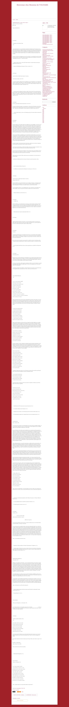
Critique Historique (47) (46, 67)
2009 (43, 121)
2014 (43, 116)
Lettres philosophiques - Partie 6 (47, 39)
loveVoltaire (20, 706)
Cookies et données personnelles (44, 706)
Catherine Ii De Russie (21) (46, 80)
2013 (43, 117)
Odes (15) (43, 85)
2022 (43, 109)
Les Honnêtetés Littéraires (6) (46, 93)
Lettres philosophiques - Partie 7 (47, 40)
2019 (43, 112)
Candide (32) (44, 71)
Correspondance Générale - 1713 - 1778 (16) (49, 82)
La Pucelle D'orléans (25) (46, 76)
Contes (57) (44, 62)
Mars (44, 108)
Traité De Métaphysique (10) (46, 90)
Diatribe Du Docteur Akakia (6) (47, 92)
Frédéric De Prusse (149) (46, 55)
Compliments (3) (44, 95)
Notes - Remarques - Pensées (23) (47, 79)
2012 (43, 118)
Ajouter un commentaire (20, 700)
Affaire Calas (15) (45, 83)
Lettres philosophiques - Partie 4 (47, 37)
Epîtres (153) (44, 54)
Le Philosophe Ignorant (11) (46, 88)
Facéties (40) (44, 68)
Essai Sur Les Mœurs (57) (46, 63)
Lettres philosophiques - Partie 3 (47, 36)
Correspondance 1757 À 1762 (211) (47, 53)
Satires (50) (44, 66)
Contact (17, 19)
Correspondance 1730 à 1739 (20, 688)
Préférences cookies (51, 706)
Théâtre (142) (44, 57)
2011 (43, 119)
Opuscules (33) (44, 70)
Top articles (28, 706)
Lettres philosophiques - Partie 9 (47, 42)
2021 (43, 110)
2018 (43, 113)
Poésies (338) (44, 52)
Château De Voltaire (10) (46, 89)
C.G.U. (39, 706)
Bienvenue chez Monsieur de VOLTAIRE (32, 5)
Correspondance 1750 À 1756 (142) (47, 56)
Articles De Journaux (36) (46, 69)
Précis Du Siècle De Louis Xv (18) (47, 81)
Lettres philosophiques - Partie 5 (47, 38)
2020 (43, 111)
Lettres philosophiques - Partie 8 (47, 41)
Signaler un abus (35, 706)
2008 (43, 122)
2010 (43, 120)
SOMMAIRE (44, 43)
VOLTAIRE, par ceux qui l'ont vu (47, 44)
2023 (43, 107)
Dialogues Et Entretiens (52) (46, 65)
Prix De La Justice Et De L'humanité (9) (48, 91)
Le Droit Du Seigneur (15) (46, 84)
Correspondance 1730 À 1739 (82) (47, 61)
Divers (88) (44, 60)
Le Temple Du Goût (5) (46, 94)
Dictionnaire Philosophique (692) (47, 49)
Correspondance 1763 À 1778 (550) (47, 50)
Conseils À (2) (44, 96)
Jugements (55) (44, 64)
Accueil (13, 19)
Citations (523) (44, 51)
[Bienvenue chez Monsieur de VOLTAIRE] (44, 27)
